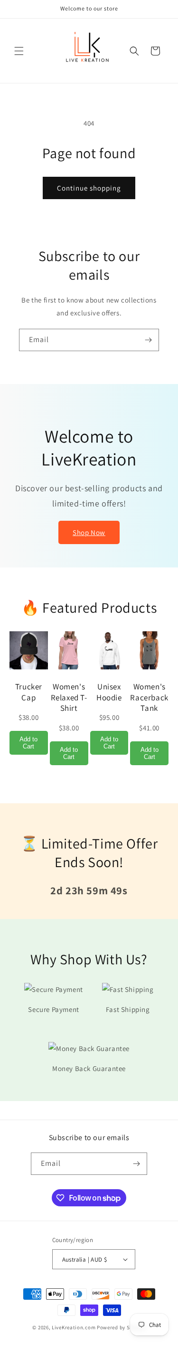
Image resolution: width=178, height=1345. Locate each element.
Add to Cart (28, 743)
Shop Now (89, 532)
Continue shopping (89, 187)
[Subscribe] (148, 340)
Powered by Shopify (121, 1327)
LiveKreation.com (73, 1327)
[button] (19, 50)
